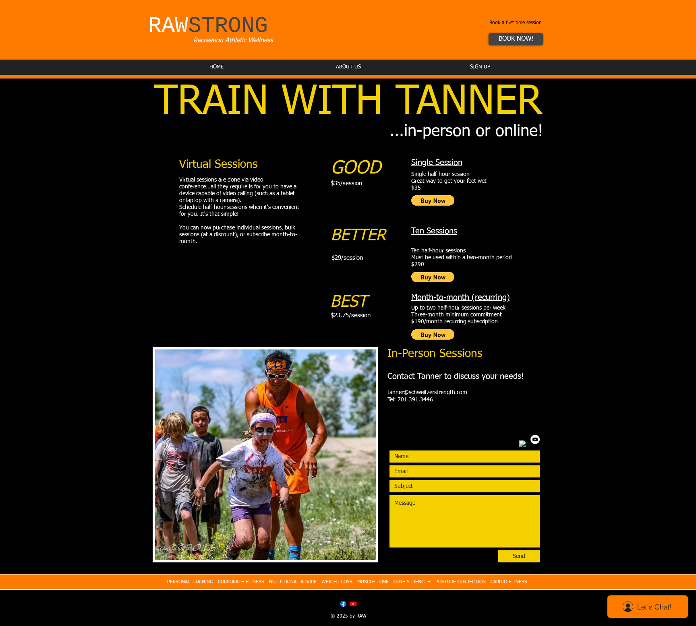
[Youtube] (353, 604)
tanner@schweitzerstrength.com (427, 392)
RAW (208, 26)
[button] (432, 200)
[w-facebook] (523, 445)
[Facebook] (343, 604)
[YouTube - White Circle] (535, 439)
